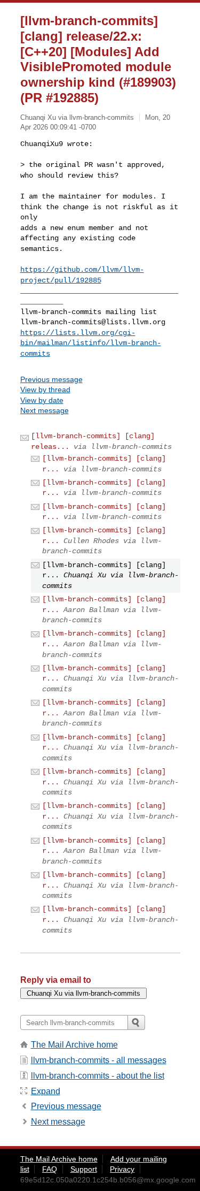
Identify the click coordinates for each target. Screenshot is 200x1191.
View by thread (45, 389)
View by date (41, 400)
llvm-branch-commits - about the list (97, 1075)
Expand (45, 1091)
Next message (44, 410)
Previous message (51, 379)
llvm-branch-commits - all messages (98, 1060)
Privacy (122, 1169)
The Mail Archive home (74, 1044)
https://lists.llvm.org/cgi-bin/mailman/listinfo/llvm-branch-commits (90, 343)
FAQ (49, 1169)
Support (83, 1169)
